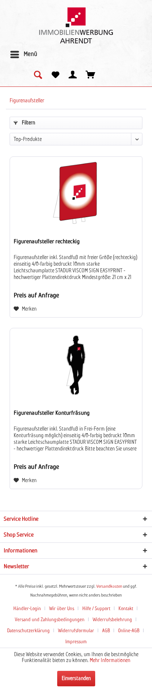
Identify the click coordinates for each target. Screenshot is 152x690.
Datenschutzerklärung (28, 631)
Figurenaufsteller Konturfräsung (52, 413)
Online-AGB (128, 631)
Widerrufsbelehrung (112, 620)
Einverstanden (76, 678)
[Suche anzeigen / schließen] (37, 75)
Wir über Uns (61, 608)
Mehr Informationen (110, 660)
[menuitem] (23, 54)
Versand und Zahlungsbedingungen (49, 620)
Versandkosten (109, 586)
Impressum (76, 642)
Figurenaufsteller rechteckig (47, 241)
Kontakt (125, 608)
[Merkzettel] (55, 75)
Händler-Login (27, 608)
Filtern (28, 122)
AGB (106, 631)
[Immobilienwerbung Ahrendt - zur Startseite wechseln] (76, 25)
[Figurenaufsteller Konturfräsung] (76, 365)
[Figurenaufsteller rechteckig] (76, 193)
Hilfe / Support (96, 608)
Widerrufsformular (76, 631)
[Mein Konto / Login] (73, 75)
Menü (30, 54)
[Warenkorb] (90, 75)
